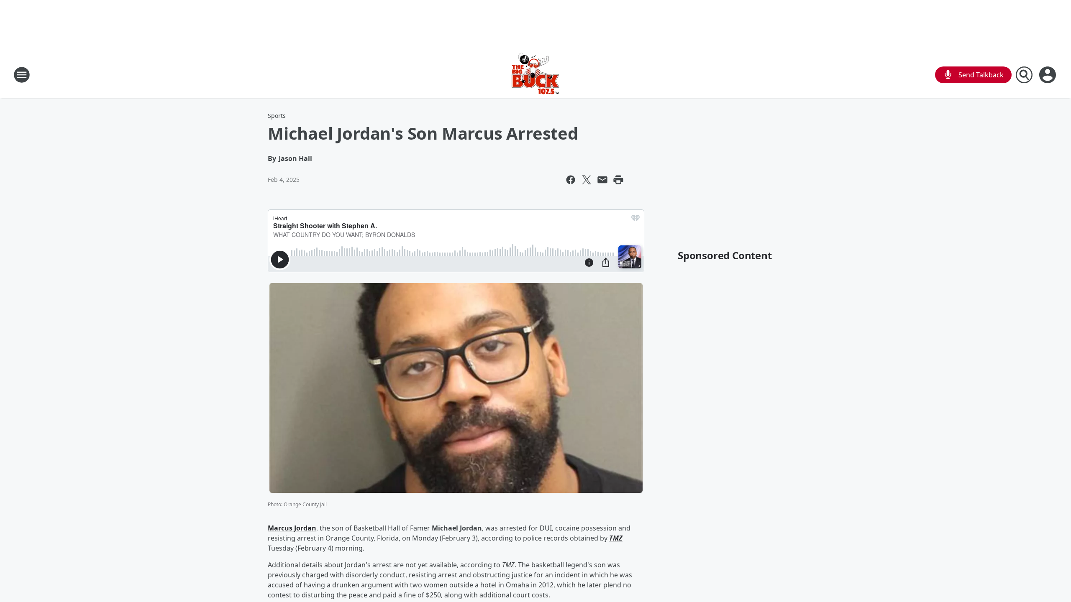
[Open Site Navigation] (21, 74)
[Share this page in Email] (602, 180)
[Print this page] (618, 180)
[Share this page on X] (586, 180)
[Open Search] (1024, 74)
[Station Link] (535, 75)
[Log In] (1048, 74)
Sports (277, 116)
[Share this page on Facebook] (570, 180)
